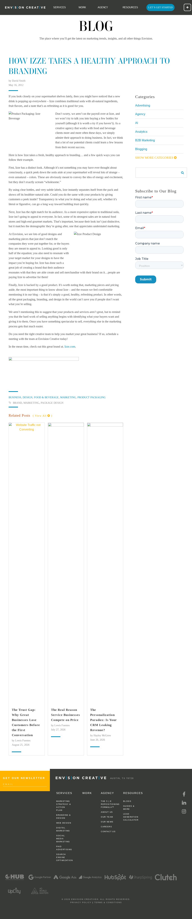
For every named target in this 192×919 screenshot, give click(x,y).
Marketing (68, 397)
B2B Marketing (145, 140)
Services (59, 7)
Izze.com (69, 346)
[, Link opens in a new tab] (14, 877)
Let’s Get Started (160, 7)
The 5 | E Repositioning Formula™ (108, 804)
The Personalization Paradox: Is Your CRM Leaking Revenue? (103, 720)
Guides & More (128, 807)
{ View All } (42, 415)
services (64, 793)
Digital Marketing (63, 829)
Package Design (52, 402)
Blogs (127, 801)
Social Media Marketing (63, 839)
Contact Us (108, 831)
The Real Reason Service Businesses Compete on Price (65, 715)
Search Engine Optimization (64, 857)
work (87, 793)
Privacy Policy (81, 902)
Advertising (142, 105)
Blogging (141, 149)
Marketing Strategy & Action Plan (63, 805)
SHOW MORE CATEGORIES (154, 157)
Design (27, 397)
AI (136, 122)
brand (17, 402)
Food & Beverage (46, 397)
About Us (107, 812)
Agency (103, 7)
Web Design (63, 823)
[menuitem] (24, 7)
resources (133, 793)
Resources (130, 7)
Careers (106, 827)
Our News (107, 822)
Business (15, 397)
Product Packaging (91, 397)
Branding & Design (63, 816)
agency (107, 793)
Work (82, 7)
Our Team (107, 817)
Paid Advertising (64, 847)
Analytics (141, 131)
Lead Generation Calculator (130, 817)
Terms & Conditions (108, 902)
